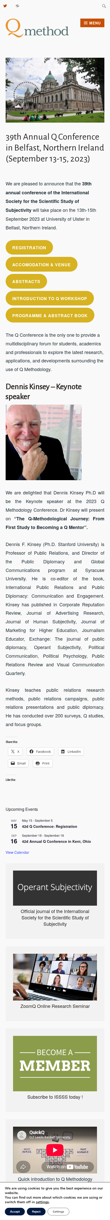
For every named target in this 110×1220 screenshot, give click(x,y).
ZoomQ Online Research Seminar (55, 1006)
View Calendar (17, 852)
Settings (58, 1212)
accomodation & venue (41, 265)
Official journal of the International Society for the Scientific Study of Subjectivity (55, 917)
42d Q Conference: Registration (49, 826)
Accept (15, 1212)
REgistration (29, 248)
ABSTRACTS (26, 281)
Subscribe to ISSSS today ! (55, 1096)
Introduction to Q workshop (49, 298)
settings (42, 1202)
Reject (36, 1212)
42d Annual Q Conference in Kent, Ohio (56, 841)
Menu (95, 22)
